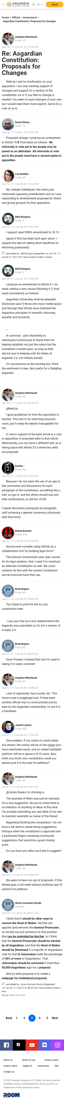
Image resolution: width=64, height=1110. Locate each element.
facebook (8, 1045)
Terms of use (28, 1060)
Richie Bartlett (23, 530)
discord (46, 1045)
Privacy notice (52, 1060)
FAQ (57, 1065)
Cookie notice (10, 1065)
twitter (21, 1045)
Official (16, 17)
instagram (59, 1045)
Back (9, 1018)
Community (43, 1065)
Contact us (9, 1071)
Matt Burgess (22, 216)
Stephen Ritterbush (26, 37)
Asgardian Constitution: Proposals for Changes (29, 21)
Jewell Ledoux (23, 725)
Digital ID (27, 1065)
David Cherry (22, 122)
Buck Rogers (22, 588)
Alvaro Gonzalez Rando (28, 903)
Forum (5, 17)
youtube (33, 1045)
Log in (55, 4)
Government (30, 17)
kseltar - (19, 466)
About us (8, 1060)
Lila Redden (22, 174)
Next (55, 1018)
